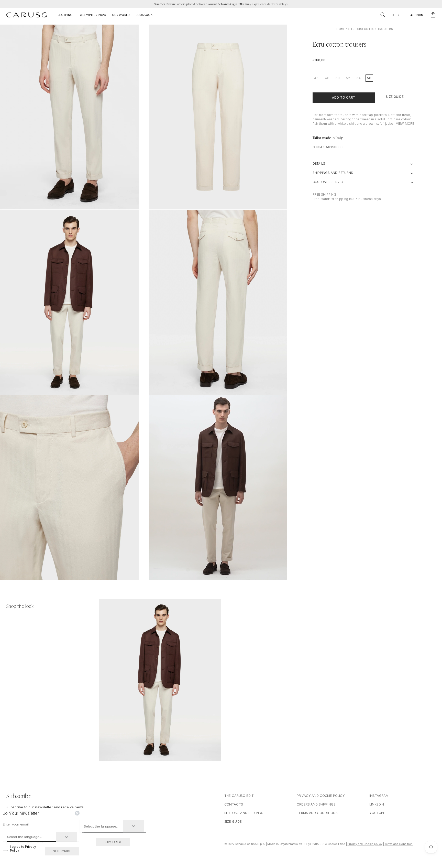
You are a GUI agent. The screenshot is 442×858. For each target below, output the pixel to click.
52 (348, 78)
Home (340, 28)
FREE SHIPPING (324, 194)
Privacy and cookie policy (321, 795)
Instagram (379, 795)
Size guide (233, 821)
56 (369, 78)
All (350, 28)
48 (327, 78)
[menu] (395, 15)
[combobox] (104, 826)
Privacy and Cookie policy (364, 844)
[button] (383, 14)
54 (359, 78)
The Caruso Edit (239, 795)
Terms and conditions (317, 813)
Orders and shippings (316, 804)
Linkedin (376, 804)
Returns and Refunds (243, 813)
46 (316, 78)
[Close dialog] (77, 813)
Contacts (233, 804)
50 (338, 78)
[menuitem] (393, 15)
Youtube (377, 813)
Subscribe (113, 842)
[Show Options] (133, 826)
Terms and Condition (398, 844)
